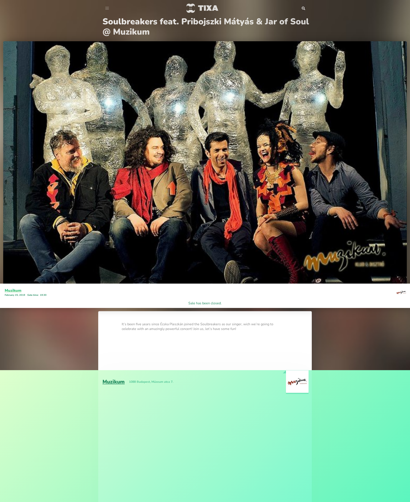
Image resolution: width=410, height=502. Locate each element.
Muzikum (13, 280)
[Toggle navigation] (107, 8)
